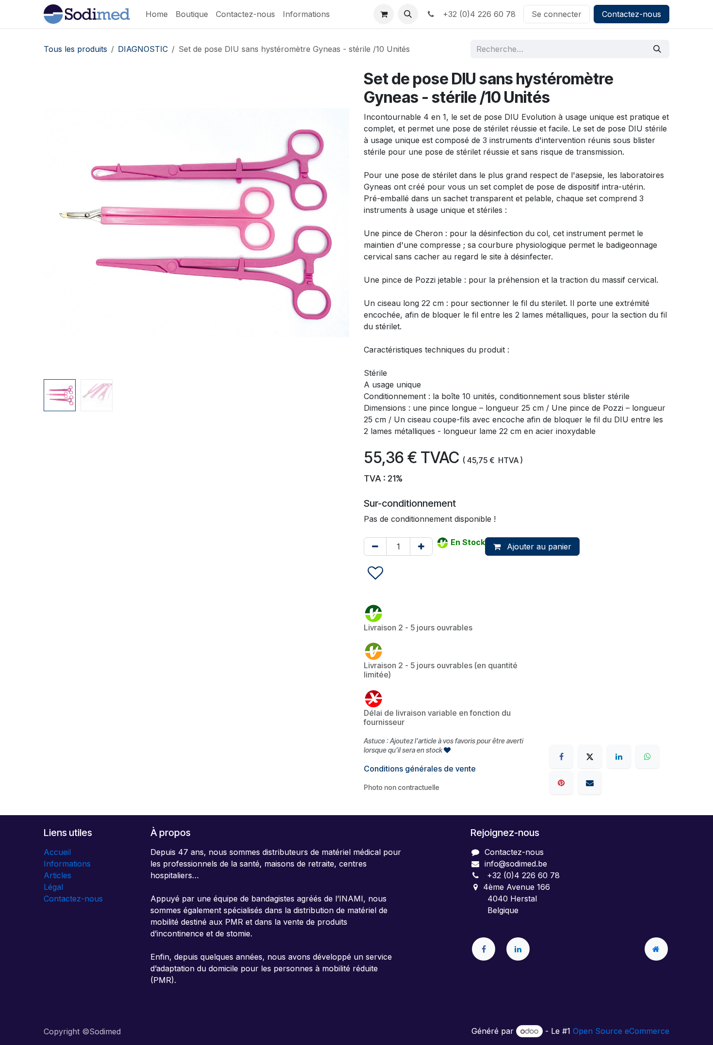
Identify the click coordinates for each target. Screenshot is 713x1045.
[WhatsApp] (647, 756)
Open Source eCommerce (621, 1031)
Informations (67, 863)
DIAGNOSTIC (143, 49)
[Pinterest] (561, 782)
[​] (483, 949)
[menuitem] (157, 14)
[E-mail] (589, 782)
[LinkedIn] (619, 756)
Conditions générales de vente (420, 768)
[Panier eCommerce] (383, 14)
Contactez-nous (631, 14)
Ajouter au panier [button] (537, 546)
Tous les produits (75, 49)
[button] (408, 14)
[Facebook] (561, 756)
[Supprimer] (375, 546)
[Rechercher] (657, 49)
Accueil (57, 852)
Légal (53, 887)
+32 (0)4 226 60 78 (477, 14)
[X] (589, 756)
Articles (57, 875)
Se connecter (557, 14)
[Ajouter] (421, 546)
